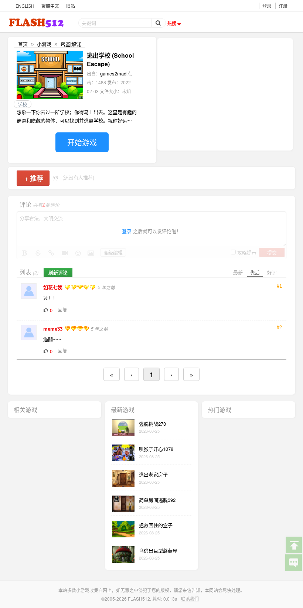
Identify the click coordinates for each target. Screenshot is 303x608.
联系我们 (190, 598)
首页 (23, 43)
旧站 (70, 6)
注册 (283, 6)
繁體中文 (50, 6)
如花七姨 (53, 287)
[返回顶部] (293, 544)
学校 (22, 104)
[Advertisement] (225, 93)
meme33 (53, 329)
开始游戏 (82, 142)
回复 (62, 309)
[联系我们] (293, 562)
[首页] (37, 22)
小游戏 (44, 43)
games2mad (113, 73)
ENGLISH (25, 6)
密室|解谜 (71, 43)
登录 (266, 6)
